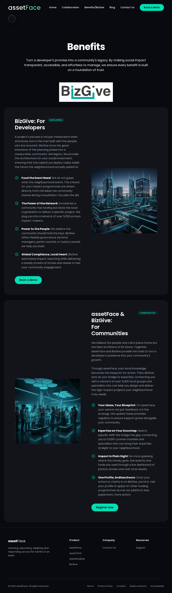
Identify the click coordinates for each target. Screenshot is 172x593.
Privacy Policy (105, 586)
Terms (90, 586)
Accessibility (157, 586)
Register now (105, 507)
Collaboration (70, 7)
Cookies (121, 586)
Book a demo (152, 7)
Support (140, 547)
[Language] (11, 18)
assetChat (75, 553)
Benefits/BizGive (94, 7)
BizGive (73, 564)
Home (52, 7)
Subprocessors (138, 586)
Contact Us (127, 7)
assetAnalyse (77, 558)
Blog (112, 7)
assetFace (75, 547)
